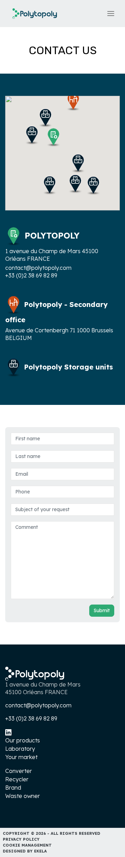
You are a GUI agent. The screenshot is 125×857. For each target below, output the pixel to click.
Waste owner (22, 795)
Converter (18, 770)
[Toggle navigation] (110, 14)
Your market (21, 757)
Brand (13, 787)
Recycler (16, 779)
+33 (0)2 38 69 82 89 (31, 275)
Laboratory (20, 748)
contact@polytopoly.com (38, 267)
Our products (22, 740)
